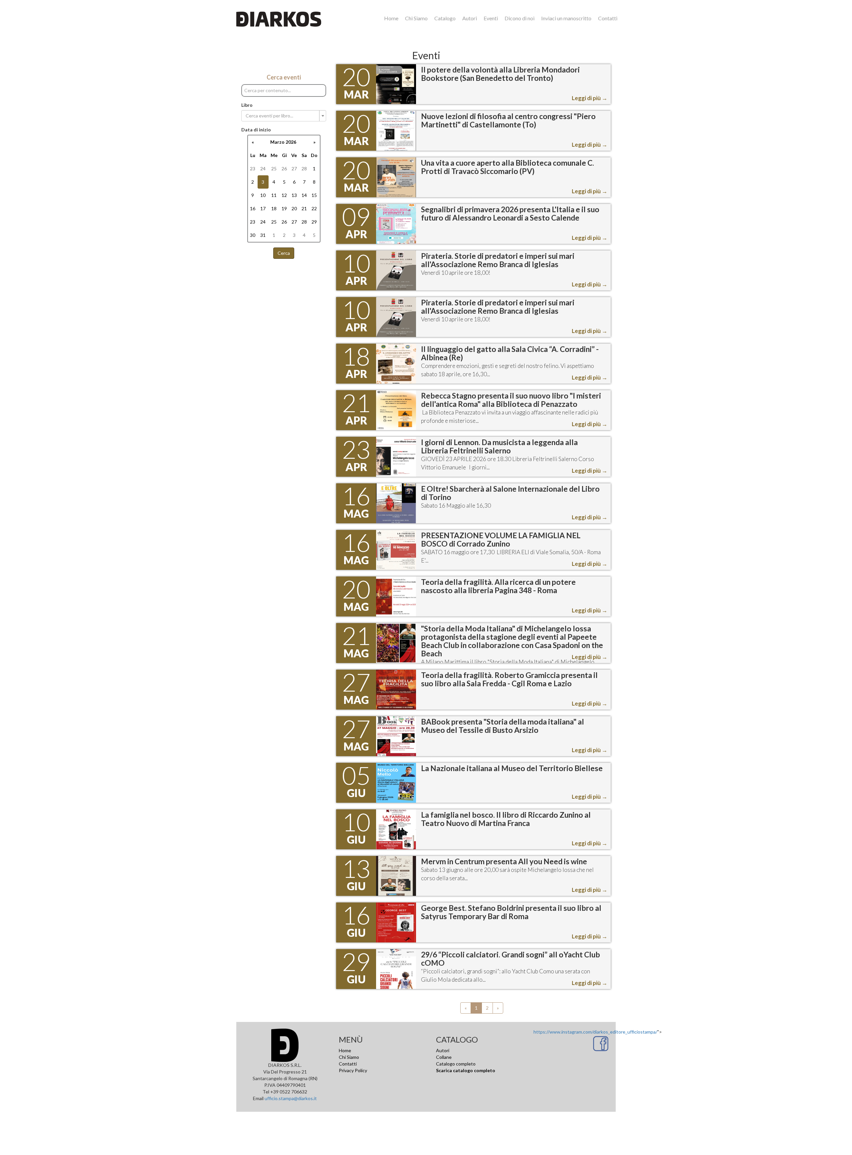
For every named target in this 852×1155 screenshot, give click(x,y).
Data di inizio (256, 129)
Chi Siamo (416, 18)
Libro (247, 105)
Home (391, 18)
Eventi (491, 18)
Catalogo (445, 18)
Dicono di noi (519, 18)
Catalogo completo (456, 1064)
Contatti (607, 18)
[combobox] (283, 115)
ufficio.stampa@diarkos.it (291, 1098)
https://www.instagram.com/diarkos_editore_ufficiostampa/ (595, 1032)
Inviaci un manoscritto (566, 18)
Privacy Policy (353, 1070)
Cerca (284, 253)
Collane (444, 1057)
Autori (469, 18)
